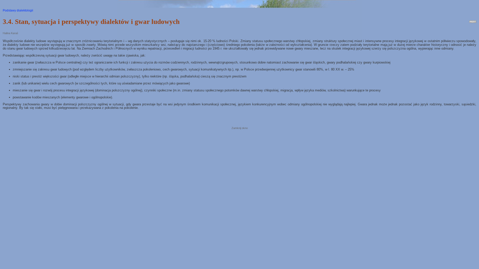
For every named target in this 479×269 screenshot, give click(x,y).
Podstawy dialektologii (18, 10)
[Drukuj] (472, 20)
